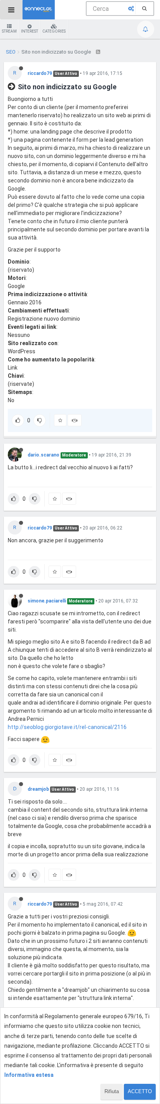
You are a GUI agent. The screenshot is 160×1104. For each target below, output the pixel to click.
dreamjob (38, 789)
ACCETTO (140, 1091)
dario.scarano (43, 455)
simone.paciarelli (47, 601)
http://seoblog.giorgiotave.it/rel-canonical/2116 (67, 727)
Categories (54, 31)
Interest (29, 31)
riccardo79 (40, 73)
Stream (9, 31)
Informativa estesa (29, 1075)
